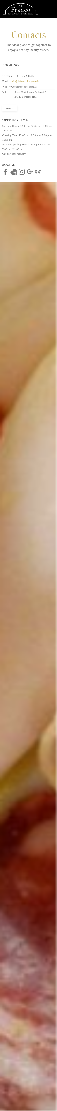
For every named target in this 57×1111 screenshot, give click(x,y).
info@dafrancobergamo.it (25, 81)
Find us (9, 108)
